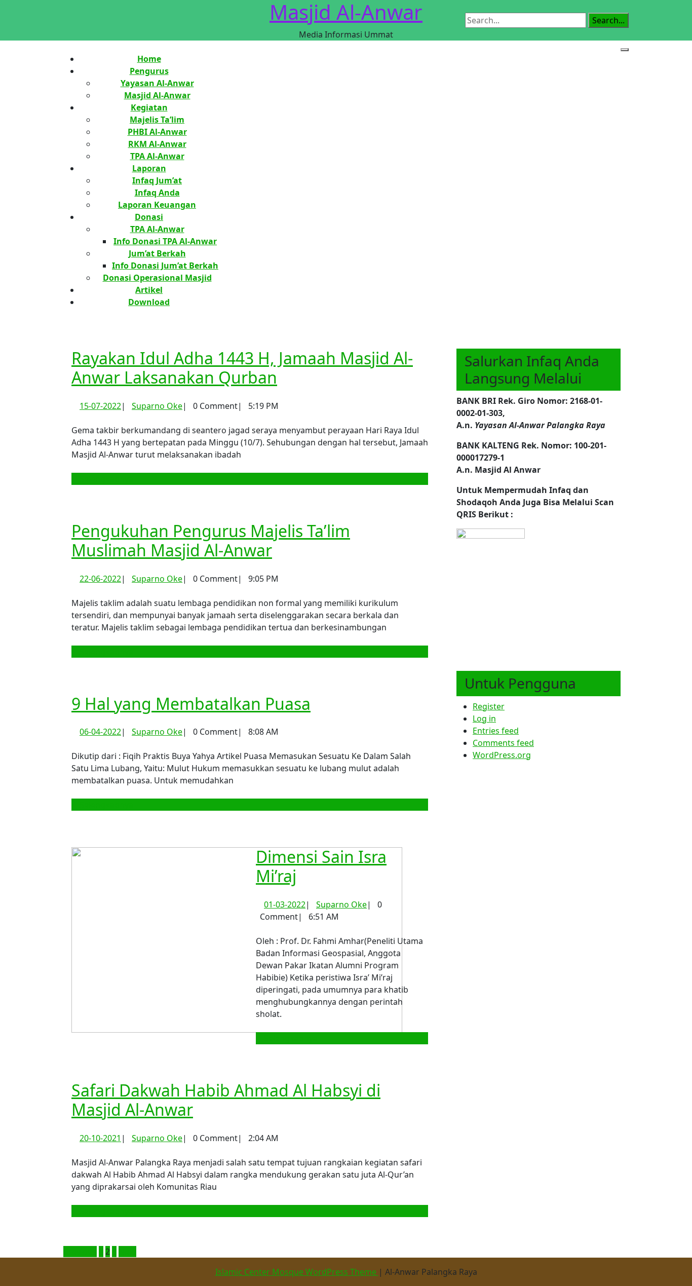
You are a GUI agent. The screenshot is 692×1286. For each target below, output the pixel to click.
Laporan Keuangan (157, 204)
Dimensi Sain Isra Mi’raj (321, 866)
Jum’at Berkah (157, 253)
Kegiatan (149, 107)
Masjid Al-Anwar (157, 95)
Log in (484, 718)
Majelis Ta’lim (157, 119)
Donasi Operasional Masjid (157, 277)
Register (489, 706)
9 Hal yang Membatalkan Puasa (191, 703)
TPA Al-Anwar (157, 156)
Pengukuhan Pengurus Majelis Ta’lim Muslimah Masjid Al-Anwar (210, 540)
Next (127, 1251)
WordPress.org (502, 755)
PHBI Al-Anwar (157, 131)
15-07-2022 (100, 405)
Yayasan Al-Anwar (157, 83)
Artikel (149, 289)
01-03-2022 (284, 904)
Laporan (149, 168)
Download (149, 302)
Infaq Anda (157, 192)
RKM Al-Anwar (157, 143)
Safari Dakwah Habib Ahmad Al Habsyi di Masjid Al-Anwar (225, 1099)
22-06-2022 (100, 578)
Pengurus (149, 71)
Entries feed (496, 730)
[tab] (625, 49)
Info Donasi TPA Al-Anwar (165, 241)
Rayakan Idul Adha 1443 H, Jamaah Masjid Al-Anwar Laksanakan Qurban (242, 367)
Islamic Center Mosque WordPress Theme (296, 1271)
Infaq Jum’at (157, 180)
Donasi (149, 216)
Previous (80, 1251)
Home (149, 58)
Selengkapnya (110, 478)
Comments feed (503, 742)
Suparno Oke (157, 405)
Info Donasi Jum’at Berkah (165, 265)
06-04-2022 (100, 731)
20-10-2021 (100, 1138)
